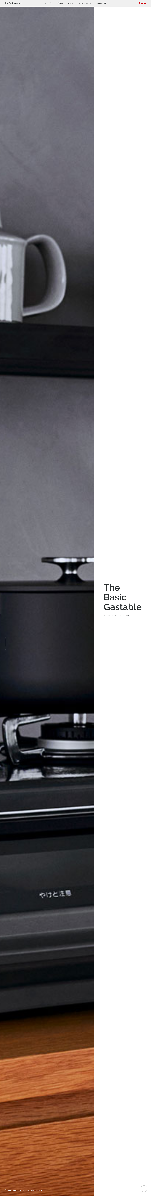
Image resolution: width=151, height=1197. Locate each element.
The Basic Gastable (14, 3)
